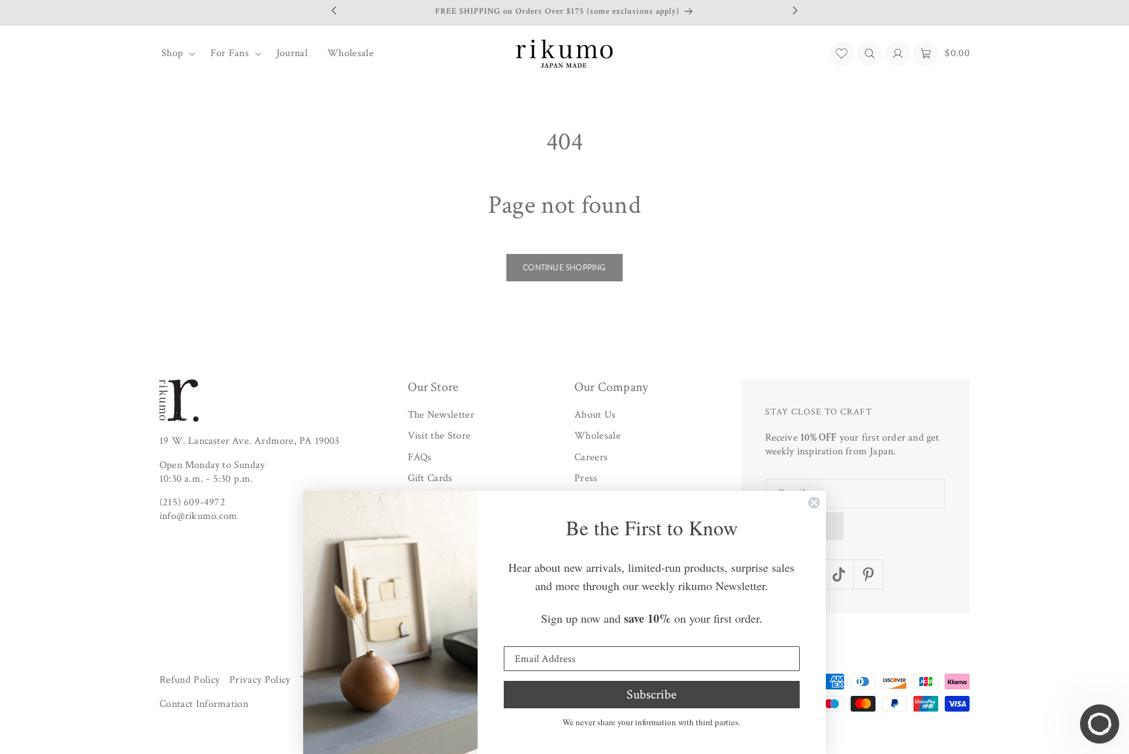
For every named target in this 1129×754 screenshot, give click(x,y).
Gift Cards (430, 479)
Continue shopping (564, 268)
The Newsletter (441, 415)
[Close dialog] (814, 502)
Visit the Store (439, 436)
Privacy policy (259, 680)
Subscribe (651, 694)
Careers (591, 457)
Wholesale (597, 436)
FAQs (420, 457)
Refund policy (189, 680)
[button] (176, 54)
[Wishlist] (841, 53)
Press (586, 479)
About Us (595, 415)
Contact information (203, 705)
